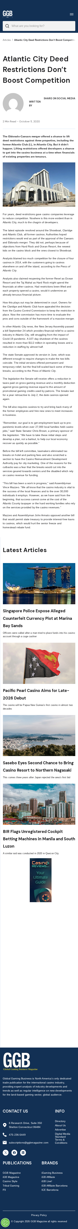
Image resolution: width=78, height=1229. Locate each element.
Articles (7, 40)
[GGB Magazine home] (8, 14)
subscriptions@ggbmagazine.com (28, 1142)
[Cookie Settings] (5, 1222)
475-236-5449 (17, 1134)
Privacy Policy (39, 1215)
